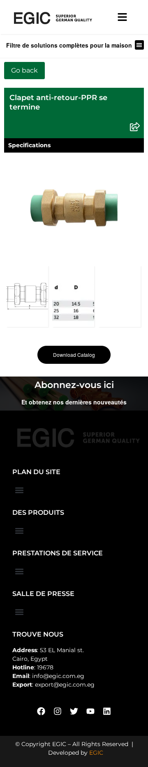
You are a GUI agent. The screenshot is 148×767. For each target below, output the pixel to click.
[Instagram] (57, 711)
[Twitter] (74, 711)
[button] (139, 45)
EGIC (96, 752)
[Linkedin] (107, 711)
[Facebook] (41, 711)
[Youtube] (90, 711)
